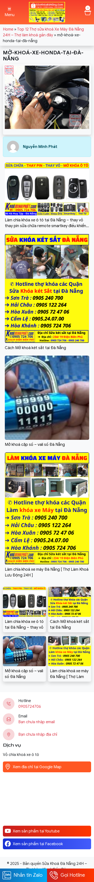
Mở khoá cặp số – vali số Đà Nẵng (24, 674)
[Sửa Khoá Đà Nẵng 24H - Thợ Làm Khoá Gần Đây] (47, 11)
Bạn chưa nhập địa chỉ (37, 734)
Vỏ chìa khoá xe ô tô (21, 754)
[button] (9, 12)
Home (8, 29)
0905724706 (29, 706)
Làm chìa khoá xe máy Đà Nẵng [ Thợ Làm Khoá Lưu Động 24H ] (69, 674)
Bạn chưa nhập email (36, 722)
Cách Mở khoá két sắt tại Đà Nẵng (69, 624)
